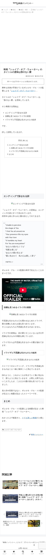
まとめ (11, 154)
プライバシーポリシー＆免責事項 (34, 543)
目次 (20, 140)
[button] (41, 374)
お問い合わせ (23, 548)
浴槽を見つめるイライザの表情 (22, 148)
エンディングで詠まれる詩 (18, 145)
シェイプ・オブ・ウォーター (23, 91)
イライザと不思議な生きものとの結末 (24, 151)
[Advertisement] (23, 37)
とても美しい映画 (29, 418)
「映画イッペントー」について (11, 542)
